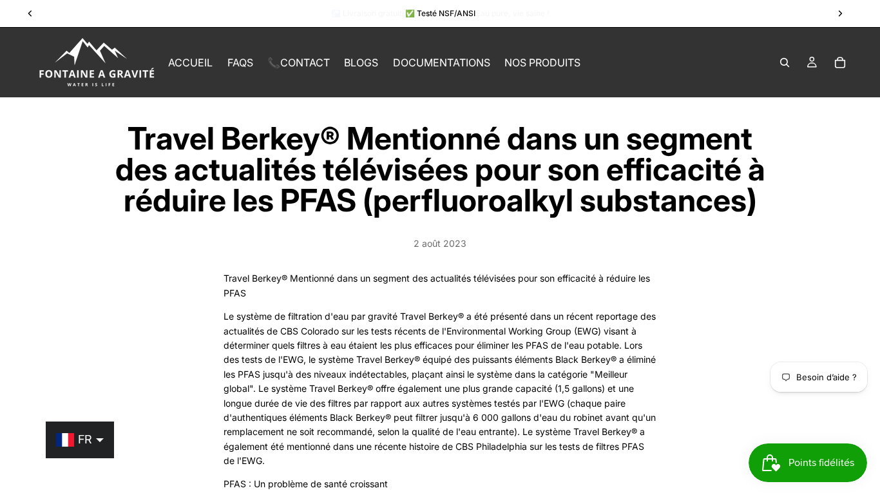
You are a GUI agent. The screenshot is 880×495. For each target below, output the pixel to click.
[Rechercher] (784, 62)
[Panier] (840, 62)
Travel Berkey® (255, 278)
